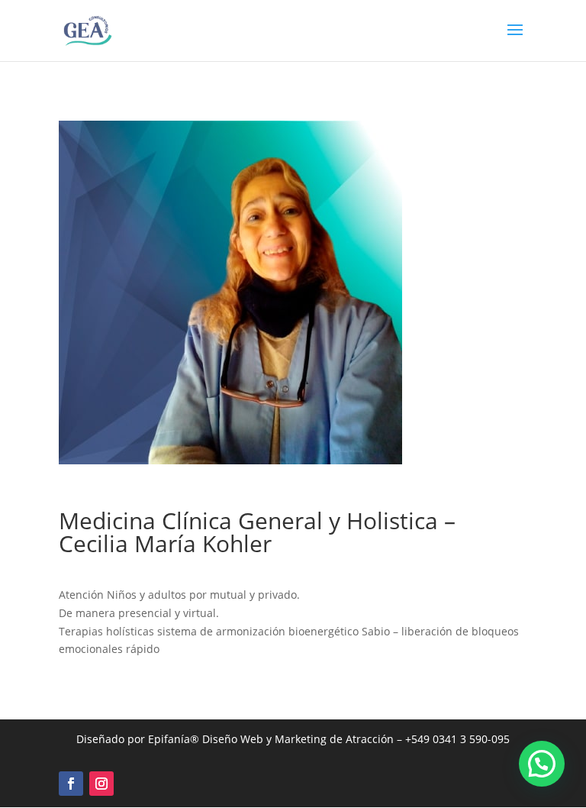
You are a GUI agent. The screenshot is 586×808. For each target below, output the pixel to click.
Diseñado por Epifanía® (139, 739)
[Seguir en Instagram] (101, 783)
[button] (542, 764)
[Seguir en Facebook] (71, 783)
